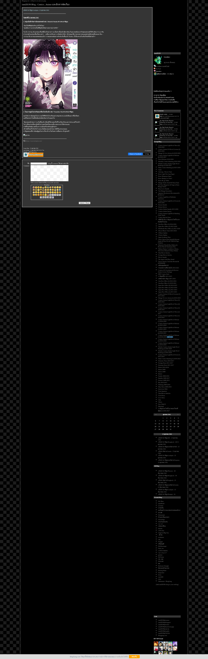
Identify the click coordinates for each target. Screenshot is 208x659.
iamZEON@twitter (163, 624)
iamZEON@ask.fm (163, 629)
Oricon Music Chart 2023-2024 (167, 231)
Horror (160, 374)
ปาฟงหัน (161, 508)
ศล (159, 563)
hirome (160, 528)
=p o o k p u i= (162, 553)
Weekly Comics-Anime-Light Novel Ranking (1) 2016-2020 (168, 351)
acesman (160, 505)
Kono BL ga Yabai (163, 180)
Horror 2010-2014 (163, 367)
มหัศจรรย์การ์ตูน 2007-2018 (167, 278)
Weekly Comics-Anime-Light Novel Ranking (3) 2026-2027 (168, 164)
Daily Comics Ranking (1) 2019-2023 (169, 358)
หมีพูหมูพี (161, 544)
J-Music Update (162, 233)
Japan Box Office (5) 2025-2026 (167, 226)
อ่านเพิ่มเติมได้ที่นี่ (121, 656)
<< (156, 414)
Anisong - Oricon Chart (165, 172)
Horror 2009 (161, 369)
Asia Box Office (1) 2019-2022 (167, 283)
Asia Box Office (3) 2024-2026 (167, 224)
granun (160, 555)
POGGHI (160, 561)
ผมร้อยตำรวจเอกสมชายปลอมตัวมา (169, 510)
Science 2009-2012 (164, 380)
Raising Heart (162, 570)
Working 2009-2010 (164, 384)
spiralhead (161, 503)
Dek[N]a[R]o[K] (163, 522)
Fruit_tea (161, 548)
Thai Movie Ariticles (164, 393)
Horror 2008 (161, 371)
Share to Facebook (135, 154)
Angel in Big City (163, 533)
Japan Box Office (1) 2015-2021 (167, 292)
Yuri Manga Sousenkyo (165, 191)
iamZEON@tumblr (163, 631)
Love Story (161, 398)
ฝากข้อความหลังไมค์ (162, 66)
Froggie (160, 541)
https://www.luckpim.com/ (34, 141)
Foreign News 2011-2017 (165, 363)
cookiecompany (163, 550)
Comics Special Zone (164, 217)
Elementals (161, 515)
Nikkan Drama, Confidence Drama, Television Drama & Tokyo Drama (168, 250)
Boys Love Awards (163, 189)
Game (160, 170)
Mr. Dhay (161, 501)
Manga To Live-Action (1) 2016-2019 (169, 298)
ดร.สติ (160, 512)
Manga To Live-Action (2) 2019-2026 (169, 153)
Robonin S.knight (163, 566)
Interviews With (162, 389)
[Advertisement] (170, 600)
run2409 (160, 577)
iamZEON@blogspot (164, 622)
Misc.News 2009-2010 (164, 387)
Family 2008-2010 (163, 376)
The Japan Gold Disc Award (166, 259)
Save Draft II (162, 404)
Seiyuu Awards (162, 205)
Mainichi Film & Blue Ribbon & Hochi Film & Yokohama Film (167, 246)
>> (178, 414)
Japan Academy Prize (164, 237)
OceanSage (161, 519)
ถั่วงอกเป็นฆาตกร (163, 517)
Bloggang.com (162, 635)
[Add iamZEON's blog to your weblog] (167, 584)
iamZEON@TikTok (164, 633)
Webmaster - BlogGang (165, 581)
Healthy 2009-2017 (164, 378)
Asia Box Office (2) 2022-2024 (167, 281)
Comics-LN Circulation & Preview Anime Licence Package (168, 271)
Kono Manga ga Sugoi (164, 176)
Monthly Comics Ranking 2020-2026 (169, 161)
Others (160, 402)
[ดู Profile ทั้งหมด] (169, 62)
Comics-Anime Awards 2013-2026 (168, 209)
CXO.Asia (161, 530)
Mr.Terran (161, 557)
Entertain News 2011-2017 (166, 365)
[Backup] (161, 406)
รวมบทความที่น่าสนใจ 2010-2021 (168, 268)
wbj (159, 539)
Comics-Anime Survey (164, 211)
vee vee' (160, 524)
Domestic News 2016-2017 (166, 361)
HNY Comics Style (163, 274)
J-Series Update (162, 235)
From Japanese (162, 391)
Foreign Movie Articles (165, 255)
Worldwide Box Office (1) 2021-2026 (169, 228)
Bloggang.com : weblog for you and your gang (34, 1)
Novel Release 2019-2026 (166, 159)
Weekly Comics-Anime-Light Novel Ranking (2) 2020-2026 (168, 348)
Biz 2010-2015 (162, 382)
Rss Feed (158, 69)
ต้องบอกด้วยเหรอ (163, 568)
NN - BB (160, 559)
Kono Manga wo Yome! (165, 178)
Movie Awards (162, 257)
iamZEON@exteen (163, 620)
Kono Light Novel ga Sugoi (166, 174)
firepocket (161, 572)
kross (159, 575)
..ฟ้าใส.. (160, 535)
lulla (159, 579)
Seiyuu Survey (162, 207)
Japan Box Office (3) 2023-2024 (167, 287)
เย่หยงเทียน (162, 526)
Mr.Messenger (162, 546)
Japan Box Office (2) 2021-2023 (167, 290)
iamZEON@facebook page (166, 627)
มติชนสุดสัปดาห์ (163, 265)
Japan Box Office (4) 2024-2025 (167, 285)
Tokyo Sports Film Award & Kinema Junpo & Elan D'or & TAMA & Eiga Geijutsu (168, 241)
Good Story (161, 395)
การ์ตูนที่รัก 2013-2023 (165, 276)
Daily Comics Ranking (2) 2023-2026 (169, 167)
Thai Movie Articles (164, 253)
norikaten (161, 537)
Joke (159, 400)
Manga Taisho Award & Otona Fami (168, 183)
